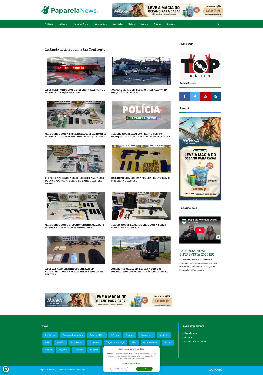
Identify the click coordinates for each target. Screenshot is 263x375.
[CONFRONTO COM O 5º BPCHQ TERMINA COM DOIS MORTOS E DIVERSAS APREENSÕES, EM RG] (76, 205)
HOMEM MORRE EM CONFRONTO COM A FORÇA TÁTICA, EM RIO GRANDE (138, 226)
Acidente (163, 335)
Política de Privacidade (195, 341)
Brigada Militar (97, 335)
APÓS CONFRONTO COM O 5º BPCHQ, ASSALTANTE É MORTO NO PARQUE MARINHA (75, 91)
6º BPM (94, 349)
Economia (94, 342)
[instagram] (216, 96)
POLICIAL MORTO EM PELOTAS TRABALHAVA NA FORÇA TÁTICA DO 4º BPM (139, 91)
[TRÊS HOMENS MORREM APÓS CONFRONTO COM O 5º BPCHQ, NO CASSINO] (141, 159)
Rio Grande (50, 335)
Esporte (144, 24)
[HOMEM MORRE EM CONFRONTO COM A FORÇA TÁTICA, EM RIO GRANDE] (141, 205)
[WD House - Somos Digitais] (216, 370)
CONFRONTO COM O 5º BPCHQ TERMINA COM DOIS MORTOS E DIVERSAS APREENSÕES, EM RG (74, 226)
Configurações (119, 369)
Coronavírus (146, 335)
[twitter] (195, 96)
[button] (219, 24)
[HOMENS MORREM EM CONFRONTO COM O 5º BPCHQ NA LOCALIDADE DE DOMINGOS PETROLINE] (141, 115)
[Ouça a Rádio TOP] (200, 66)
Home (50, 24)
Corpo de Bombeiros (73, 335)
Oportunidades (150, 342)
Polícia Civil (76, 342)
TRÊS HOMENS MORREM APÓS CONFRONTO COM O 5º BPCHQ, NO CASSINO (140, 179)
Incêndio (63, 349)
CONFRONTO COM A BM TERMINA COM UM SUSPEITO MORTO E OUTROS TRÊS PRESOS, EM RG (139, 270)
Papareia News (81, 24)
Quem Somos (190, 333)
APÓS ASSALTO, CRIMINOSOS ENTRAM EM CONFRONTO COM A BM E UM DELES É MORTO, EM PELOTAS (74, 271)
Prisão (168, 342)
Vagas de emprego (115, 342)
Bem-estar (118, 24)
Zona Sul (79, 349)
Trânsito (115, 335)
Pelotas (130, 335)
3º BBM (60, 342)
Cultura (131, 24)
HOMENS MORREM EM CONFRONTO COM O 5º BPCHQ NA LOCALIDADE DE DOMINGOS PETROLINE (140, 135)
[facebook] (184, 96)
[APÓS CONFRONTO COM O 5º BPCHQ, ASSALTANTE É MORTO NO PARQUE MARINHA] (76, 70)
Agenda (157, 24)
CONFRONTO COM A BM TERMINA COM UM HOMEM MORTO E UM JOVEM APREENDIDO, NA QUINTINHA (75, 135)
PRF (47, 342)
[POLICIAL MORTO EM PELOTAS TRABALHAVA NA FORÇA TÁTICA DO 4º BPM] (141, 70)
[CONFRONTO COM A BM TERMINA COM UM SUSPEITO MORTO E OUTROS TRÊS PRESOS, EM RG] (141, 250)
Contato (171, 24)
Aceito (144, 369)
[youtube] (205, 96)
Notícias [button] (63, 24)
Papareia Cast (100, 24)
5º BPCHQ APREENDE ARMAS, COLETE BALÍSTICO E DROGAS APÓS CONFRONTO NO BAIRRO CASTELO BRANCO (74, 180)
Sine (134, 342)
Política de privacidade (131, 363)
